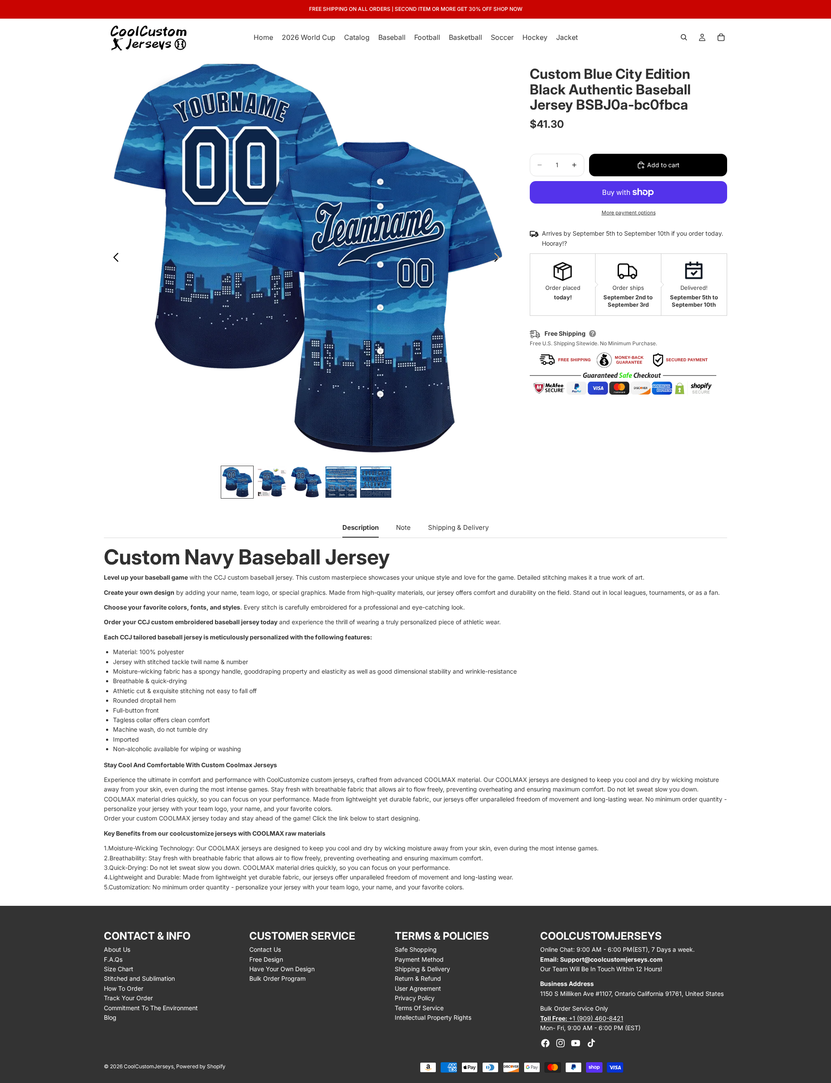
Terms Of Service (419, 1008)
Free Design (266, 959)
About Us (117, 949)
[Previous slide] (113, 258)
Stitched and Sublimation (139, 978)
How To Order (123, 988)
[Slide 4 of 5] (341, 482)
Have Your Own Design (282, 969)
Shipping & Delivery (422, 969)
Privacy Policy (415, 998)
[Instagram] (560, 1043)
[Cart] (721, 37)
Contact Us (265, 949)
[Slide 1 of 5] (237, 482)
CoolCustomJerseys (149, 1066)
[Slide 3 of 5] (306, 482)
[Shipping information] (592, 333)
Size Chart (118, 969)
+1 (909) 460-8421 (581, 1018)
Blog (110, 1017)
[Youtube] (575, 1043)
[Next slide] (499, 258)
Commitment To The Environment (151, 1008)
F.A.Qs (113, 959)
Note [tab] (403, 527)
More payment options (629, 213)
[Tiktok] (591, 1043)
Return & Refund (418, 978)
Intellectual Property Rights (433, 1017)
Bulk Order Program (277, 978)
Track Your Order (128, 998)
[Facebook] (545, 1043)
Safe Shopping (416, 949)
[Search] (683, 37)
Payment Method (419, 959)
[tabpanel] (415, 719)
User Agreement (418, 988)
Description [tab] (360, 527)
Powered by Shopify (200, 1066)
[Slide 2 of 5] (271, 482)
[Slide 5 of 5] (375, 482)
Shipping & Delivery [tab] (458, 527)
